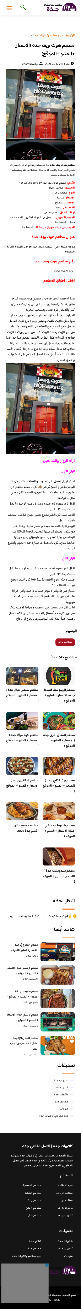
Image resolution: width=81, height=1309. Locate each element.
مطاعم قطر (34, 1215)
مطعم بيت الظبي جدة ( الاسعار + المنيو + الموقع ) (59, 786)
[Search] (22, 8)
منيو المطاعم (65, 1185)
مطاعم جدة (65, 642)
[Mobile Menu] (9, 8)
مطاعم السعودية (31, 1185)
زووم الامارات (65, 1208)
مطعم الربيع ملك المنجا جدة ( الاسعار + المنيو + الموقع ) (59, 695)
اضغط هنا (60, 222)
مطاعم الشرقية (33, 1193)
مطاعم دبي (67, 1200)
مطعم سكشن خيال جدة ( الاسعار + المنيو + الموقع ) (22, 695)
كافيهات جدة (61, 1094)
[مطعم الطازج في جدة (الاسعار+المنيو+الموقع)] (57, 952)
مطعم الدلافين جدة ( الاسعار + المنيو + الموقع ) (22, 786)
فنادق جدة (62, 1087)
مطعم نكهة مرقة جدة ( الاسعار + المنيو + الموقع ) (22, 740)
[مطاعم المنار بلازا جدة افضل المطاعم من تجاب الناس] (57, 1045)
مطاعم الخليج (33, 1208)
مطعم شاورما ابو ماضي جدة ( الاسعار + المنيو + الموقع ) (60, 831)
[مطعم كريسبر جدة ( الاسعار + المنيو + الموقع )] (57, 975)
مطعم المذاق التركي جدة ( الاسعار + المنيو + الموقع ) (59, 740)
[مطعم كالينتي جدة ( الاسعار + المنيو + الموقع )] (57, 1021)
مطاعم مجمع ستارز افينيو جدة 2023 (25, 828)
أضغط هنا (27, 227)
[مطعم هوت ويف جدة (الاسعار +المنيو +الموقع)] (40, 114)
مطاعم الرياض (64, 1193)
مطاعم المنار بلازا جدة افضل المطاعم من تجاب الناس (24, 1044)
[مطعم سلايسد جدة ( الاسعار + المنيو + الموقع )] (57, 998)
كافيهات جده (65, 1215)
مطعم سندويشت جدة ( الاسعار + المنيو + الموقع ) (59, 876)
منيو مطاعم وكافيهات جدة (53, 1115)
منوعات (64, 1108)
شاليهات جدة (61, 1080)
